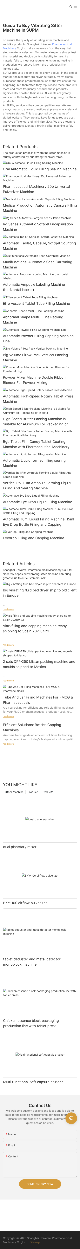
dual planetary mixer (20, 847)
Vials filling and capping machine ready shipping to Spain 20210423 (35, 628)
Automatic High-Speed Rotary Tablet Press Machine (38, 398)
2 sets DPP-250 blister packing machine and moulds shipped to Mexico (39, 664)
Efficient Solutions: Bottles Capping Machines (32, 727)
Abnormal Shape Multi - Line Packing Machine (33, 319)
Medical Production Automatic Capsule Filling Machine (40, 208)
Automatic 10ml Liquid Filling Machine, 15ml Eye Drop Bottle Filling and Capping (38, 521)
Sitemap (35, 1242)
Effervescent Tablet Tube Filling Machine (36, 303)
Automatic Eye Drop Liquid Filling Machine (37, 502)
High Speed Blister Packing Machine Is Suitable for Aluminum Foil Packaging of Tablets (35, 422)
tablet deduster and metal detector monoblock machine (32, 961)
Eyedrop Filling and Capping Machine (33, 538)
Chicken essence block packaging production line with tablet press (31, 1023)
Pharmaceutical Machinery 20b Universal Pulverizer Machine (36, 189)
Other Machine (14, 792)
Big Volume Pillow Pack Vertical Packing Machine (35, 357)
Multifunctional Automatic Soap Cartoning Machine (37, 264)
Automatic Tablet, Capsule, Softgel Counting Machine (39, 245)
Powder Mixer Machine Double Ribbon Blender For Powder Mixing (34, 380)
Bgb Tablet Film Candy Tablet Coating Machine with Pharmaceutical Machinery (36, 444)
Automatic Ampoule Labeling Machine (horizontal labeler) (34, 287)
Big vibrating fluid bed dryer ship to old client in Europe (40, 592)
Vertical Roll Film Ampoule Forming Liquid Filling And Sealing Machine (37, 485)
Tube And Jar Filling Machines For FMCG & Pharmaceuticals (38, 700)
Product (33, 792)
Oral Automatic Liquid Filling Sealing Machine (40, 169)
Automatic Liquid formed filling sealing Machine (34, 463)
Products (47, 792)
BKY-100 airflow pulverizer (25, 903)
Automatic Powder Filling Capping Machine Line (38, 338)
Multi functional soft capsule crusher (33, 1082)
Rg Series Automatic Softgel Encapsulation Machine (38, 226)
